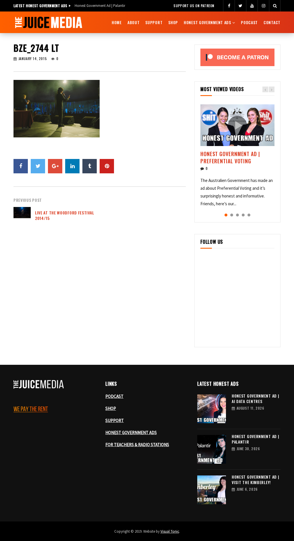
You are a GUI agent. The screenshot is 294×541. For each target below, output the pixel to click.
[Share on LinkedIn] (72, 166)
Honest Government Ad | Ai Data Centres (255, 398)
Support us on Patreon (193, 5)
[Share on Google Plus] (55, 166)
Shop (173, 22)
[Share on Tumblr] (89, 166)
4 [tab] (243, 215)
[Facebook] (229, 5)
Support (154, 22)
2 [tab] (231, 215)
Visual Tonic (169, 531)
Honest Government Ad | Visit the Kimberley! (255, 479)
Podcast (249, 22)
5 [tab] (248, 215)
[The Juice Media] (48, 22)
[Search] (275, 5)
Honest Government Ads (207, 22)
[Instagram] (263, 5)
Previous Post (27, 200)
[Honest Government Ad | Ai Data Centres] (211, 408)
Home (117, 22)
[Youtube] (252, 5)
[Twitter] (240, 5)
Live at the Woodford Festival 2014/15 (64, 215)
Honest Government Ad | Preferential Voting (230, 157)
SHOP (110, 408)
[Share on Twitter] (38, 166)
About (133, 22)
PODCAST (114, 396)
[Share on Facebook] (20, 166)
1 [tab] (226, 215)
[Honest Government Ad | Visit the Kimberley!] (211, 489)
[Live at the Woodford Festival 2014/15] (22, 215)
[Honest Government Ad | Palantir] (211, 449)
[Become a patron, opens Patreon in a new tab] (237, 57)
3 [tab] (237, 215)
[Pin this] (107, 166)
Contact (272, 22)
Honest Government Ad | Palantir (100, 5)
